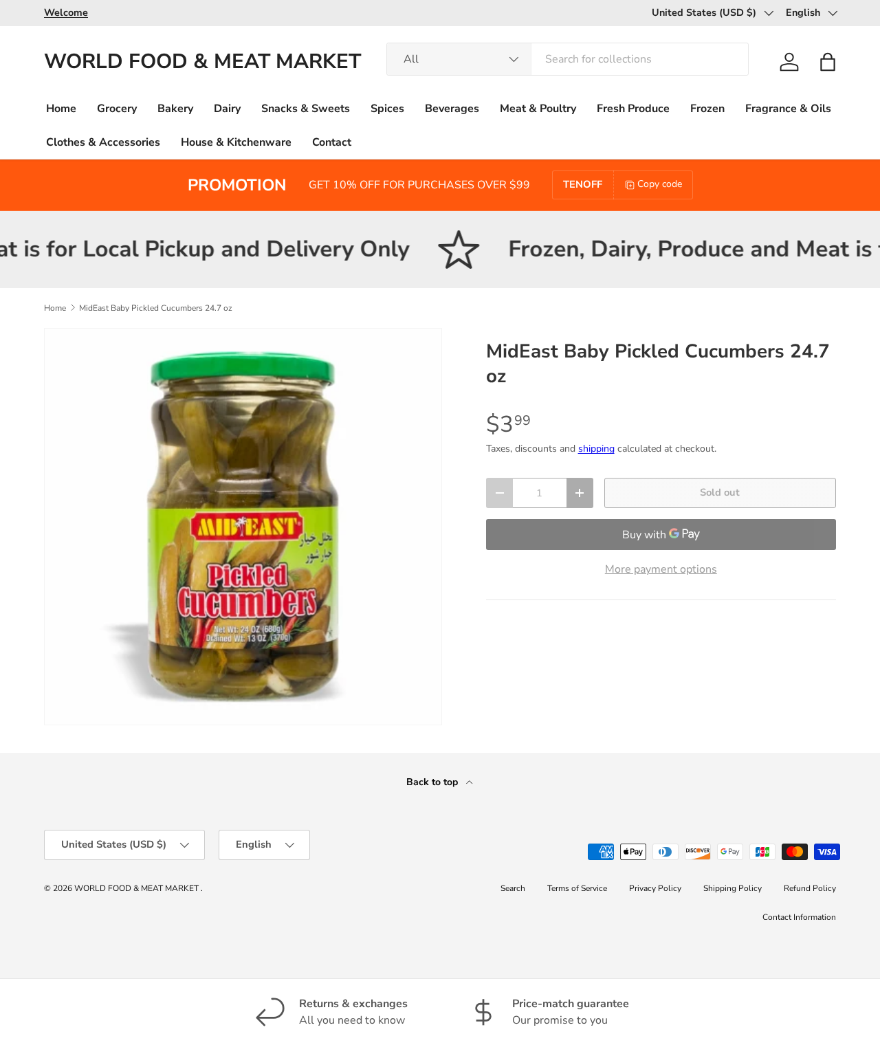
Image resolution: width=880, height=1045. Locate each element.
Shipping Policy (732, 888)
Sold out (720, 492)
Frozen (707, 108)
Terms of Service (577, 888)
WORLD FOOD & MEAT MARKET (137, 888)
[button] (828, 62)
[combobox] (567, 59)
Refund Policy (810, 888)
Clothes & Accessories (103, 142)
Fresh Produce (633, 108)
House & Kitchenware (236, 142)
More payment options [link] (661, 569)
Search (512, 888)
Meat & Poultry (538, 108)
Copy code (659, 183)
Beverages (452, 108)
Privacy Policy (655, 888)
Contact (331, 142)
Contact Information (799, 917)
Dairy (227, 108)
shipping (596, 448)
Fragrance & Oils (788, 108)
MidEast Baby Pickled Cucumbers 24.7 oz (155, 308)
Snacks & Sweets (305, 108)
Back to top (433, 782)
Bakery (175, 108)
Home (61, 108)
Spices (387, 108)
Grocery (117, 108)
